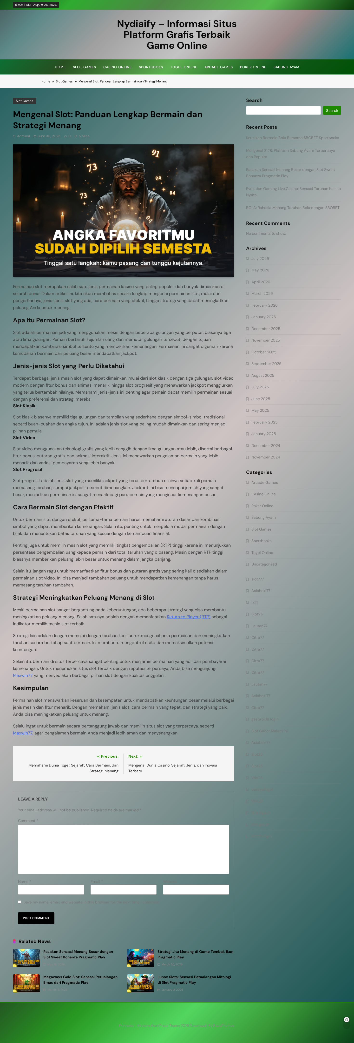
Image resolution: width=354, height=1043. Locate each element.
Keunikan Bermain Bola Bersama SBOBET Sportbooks (292, 137)
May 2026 (260, 270)
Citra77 (257, 637)
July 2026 (260, 258)
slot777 (257, 579)
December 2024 (265, 445)
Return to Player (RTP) (188, 617)
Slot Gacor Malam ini (269, 730)
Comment (28, 820)
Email (97, 881)
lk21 (254, 602)
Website (170, 881)
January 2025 (263, 433)
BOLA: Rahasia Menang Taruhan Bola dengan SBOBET (293, 207)
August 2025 (262, 375)
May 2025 (260, 410)
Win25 (257, 777)
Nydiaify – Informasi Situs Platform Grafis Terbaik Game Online (177, 34)
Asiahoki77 (260, 590)
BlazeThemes (223, 1025)
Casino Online (117, 67)
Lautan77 (259, 625)
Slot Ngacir (261, 812)
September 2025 (266, 363)
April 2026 (260, 281)
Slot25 (257, 614)
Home (60, 67)
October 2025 (263, 352)
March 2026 (262, 293)
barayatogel (262, 789)
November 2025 (265, 340)
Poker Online (253, 67)
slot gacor (260, 824)
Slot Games (84, 67)
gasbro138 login (265, 719)
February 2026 (264, 305)
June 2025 (260, 398)
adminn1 (23, 136)
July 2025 (260, 387)
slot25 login (261, 836)
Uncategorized (264, 564)
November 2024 (265, 457)
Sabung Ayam (286, 67)
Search (254, 100)
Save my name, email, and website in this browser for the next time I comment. (92, 902)
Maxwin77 (23, 675)
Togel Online (183, 67)
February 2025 (264, 422)
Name (24, 881)
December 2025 (265, 328)
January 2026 (263, 316)
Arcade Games (218, 67)
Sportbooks (151, 67)
